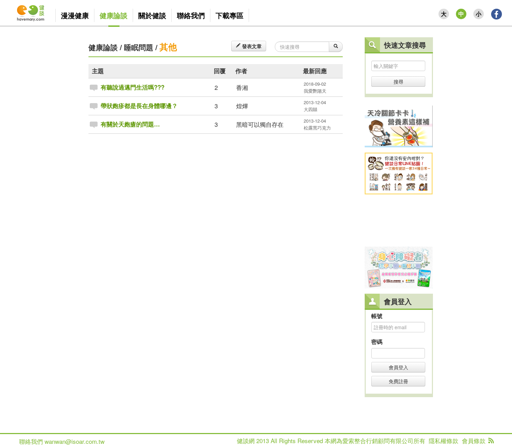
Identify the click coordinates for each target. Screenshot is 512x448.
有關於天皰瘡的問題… (130, 124)
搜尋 (398, 81)
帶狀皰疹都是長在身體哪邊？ (139, 105)
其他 (168, 46)
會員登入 (398, 367)
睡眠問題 (138, 47)
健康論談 (103, 47)
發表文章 (251, 46)
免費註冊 (398, 381)
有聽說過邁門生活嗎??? (132, 87)
